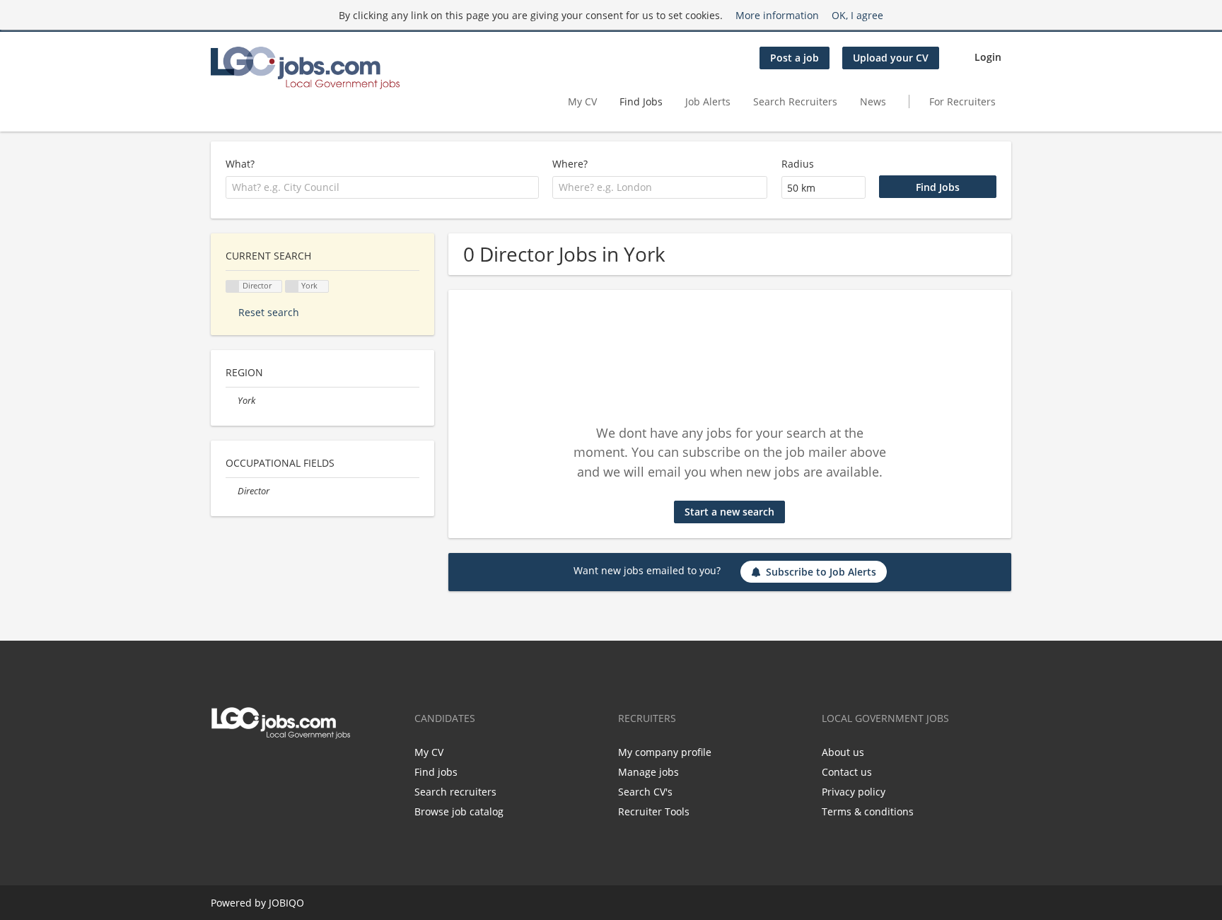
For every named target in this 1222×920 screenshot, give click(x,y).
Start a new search (729, 511)
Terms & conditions (868, 811)
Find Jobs (641, 101)
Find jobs (436, 772)
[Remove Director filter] (232, 491)
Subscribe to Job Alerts (821, 571)
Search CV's (645, 791)
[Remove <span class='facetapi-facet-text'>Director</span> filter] (232, 287)
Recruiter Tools (653, 811)
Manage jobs (648, 772)
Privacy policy (853, 791)
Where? (570, 163)
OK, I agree (857, 15)
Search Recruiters (795, 101)
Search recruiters (455, 791)
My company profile (664, 752)
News (873, 101)
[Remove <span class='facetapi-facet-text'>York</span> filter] (292, 287)
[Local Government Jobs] (305, 68)
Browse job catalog (459, 811)
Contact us (847, 772)
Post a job (794, 57)
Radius (797, 163)
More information (777, 15)
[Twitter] (218, 768)
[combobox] (382, 187)
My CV (582, 101)
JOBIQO (286, 902)
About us (843, 752)
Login (987, 57)
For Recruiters (964, 101)
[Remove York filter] (232, 401)
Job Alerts (708, 101)
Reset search (268, 312)
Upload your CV (891, 57)
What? (240, 163)
